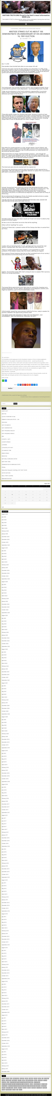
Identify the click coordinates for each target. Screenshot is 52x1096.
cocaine (3, 1080)
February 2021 (5, 700)
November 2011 (5, 1006)
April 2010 (4, 1060)
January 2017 (5, 835)
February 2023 (5, 632)
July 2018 (4, 787)
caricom (35, 1078)
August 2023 (5, 615)
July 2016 (4, 849)
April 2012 (4, 992)
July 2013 (4, 950)
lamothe (3, 1087)
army (11, 1078)
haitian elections (37, 1084)
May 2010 (4, 1057)
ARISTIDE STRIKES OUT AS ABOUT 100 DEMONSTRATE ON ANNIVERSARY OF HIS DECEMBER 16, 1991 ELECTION (26, 33)
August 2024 (5, 581)
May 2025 (4, 556)
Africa (3, 1078)
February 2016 (5, 863)
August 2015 (5, 880)
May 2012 (4, 989)
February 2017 (5, 832)
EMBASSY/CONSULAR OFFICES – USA (10, 419)
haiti (8, 1082)
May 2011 (4, 1023)
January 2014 (5, 933)
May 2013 (4, 956)
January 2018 (5, 801)
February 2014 (5, 930)
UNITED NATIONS (6, 473)
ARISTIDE (4, 413)
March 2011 (4, 1029)
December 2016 (5, 837)
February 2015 (5, 897)
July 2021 (4, 685)
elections (4, 1082)
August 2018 (5, 784)
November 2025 (5, 539)
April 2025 (4, 559)
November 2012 (5, 973)
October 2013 (5, 942)
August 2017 (5, 815)
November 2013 (5, 939)
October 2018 (5, 778)
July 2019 (4, 753)
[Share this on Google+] (23, 385)
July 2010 (4, 1051)
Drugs (35, 1080)
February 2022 (5, 666)
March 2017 (4, 829)
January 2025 (5, 567)
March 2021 (4, 697)
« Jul (3, 507)
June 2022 (4, 654)
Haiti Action (4, 422)
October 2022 (5, 643)
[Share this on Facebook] (21, 385)
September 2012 (6, 978)
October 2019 (5, 745)
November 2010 (5, 1040)
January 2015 (5, 899)
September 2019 (6, 747)
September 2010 (6, 1046)
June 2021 (4, 688)
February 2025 (5, 564)
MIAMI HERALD (5, 453)
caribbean (31, 1078)
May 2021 (4, 691)
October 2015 (5, 874)
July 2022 (4, 652)
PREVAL (3, 467)
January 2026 (5, 533)
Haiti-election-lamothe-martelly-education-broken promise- (21, 1082)
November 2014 (5, 905)
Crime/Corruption (23, 28)
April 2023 (4, 626)
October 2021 (5, 677)
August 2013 (5, 947)
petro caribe (39, 1087)
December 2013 (5, 936)
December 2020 (5, 705)
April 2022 (4, 660)
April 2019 (4, 761)
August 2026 (5, 514)
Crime (23, 1080)
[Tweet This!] (18, 385)
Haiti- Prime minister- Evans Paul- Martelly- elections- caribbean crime (15, 1084)
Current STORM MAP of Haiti (8, 416)
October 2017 (5, 809)
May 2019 (4, 759)
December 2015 (5, 868)
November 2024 (5, 573)
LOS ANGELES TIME (6, 450)
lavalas (15, 1087)
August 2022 (5, 649)
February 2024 (5, 598)
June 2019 (4, 756)
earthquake (40, 1080)
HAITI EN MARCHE (6, 425)
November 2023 (5, 607)
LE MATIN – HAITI (6, 439)
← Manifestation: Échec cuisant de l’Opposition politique (14, 395)
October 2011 (5, 1009)
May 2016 (4, 854)
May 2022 (4, 657)
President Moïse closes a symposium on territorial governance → (36, 396)
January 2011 (5, 1035)
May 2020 (4, 725)
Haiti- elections (37, 1082)
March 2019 (4, 764)
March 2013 (4, 961)
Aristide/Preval (15, 28)
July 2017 (4, 818)
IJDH (3, 436)
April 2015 (4, 891)
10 (12, 494)
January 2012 (5, 1001)
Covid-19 (19, 1080)
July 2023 (4, 618)
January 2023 (5, 635)
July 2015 (4, 883)
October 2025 (5, 542)
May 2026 (4, 522)
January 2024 (5, 601)
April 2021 (4, 694)
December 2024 (5, 570)
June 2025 (4, 553)
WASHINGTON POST (7, 478)
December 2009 (5, 1071)
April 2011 (4, 1026)
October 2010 (5, 1043)
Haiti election (4, 1086)
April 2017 (4, 826)
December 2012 (5, 970)
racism (14, 1089)
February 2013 (5, 964)
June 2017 (4, 821)
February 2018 (5, 798)
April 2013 (4, 959)
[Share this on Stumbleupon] (30, 385)
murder (29, 1087)
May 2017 (4, 823)
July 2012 (4, 984)
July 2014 (4, 916)
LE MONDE (4, 444)
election (45, 1080)
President (45, 1087)
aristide (7, 1078)
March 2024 (4, 595)
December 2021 (5, 671)
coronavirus (8, 1080)
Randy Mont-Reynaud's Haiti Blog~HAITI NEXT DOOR (14, 470)
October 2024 (5, 576)
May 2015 (4, 888)
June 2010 (4, 1054)
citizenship (46, 1078)
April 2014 (4, 925)
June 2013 (4, 953)
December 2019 (5, 739)
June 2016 (4, 852)
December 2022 (5, 638)
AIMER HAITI (5, 411)
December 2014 (5, 902)
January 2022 (5, 669)
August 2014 (5, 913)
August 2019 (5, 750)
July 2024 (4, 584)
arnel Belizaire (16, 1078)
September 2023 (6, 612)
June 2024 (4, 587)
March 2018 (4, 795)
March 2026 (4, 528)
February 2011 (5, 1032)
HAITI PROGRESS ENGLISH (8, 430)
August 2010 (5, 1049)
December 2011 (5, 1004)
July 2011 (4, 1018)
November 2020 (5, 708)
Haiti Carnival (44, 1084)
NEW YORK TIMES (6, 461)
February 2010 (5, 1065)
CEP (42, 1078)
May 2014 (4, 922)
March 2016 (4, 860)
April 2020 (4, 728)
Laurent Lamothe (9, 1087)
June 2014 (4, 919)
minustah (24, 1087)
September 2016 (6, 846)
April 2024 (4, 593)
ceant (39, 1078)
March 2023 (4, 629)
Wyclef (20, 1089)
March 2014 (4, 928)
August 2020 (5, 716)
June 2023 (4, 621)
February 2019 (5, 767)
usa (17, 1089)
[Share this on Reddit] (27, 385)
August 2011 (5, 1015)
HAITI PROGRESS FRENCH (8, 433)
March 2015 (4, 894)
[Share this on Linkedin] (34, 385)
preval (3, 1089)
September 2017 (6, 812)
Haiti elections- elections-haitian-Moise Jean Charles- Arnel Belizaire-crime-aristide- (24, 1086)
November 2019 (5, 742)
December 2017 (5, 804)
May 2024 (4, 590)
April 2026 (4, 525)
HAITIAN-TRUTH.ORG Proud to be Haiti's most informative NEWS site (26, 16)
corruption (14, 1080)
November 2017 (5, 806)
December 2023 (5, 604)
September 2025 (6, 545)
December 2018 (5, 773)
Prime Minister (8, 1089)
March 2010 (4, 1063)
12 (26, 494)
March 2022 (4, 663)
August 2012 (5, 981)
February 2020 (5, 733)
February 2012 (5, 998)
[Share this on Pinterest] (25, 385)
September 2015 (6, 877)
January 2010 (5, 1068)
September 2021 (6, 680)
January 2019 (5, 770)
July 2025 (4, 550)
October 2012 (5, 975)
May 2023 (4, 624)
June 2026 (4, 519)
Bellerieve (22, 1078)
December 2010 (5, 1037)
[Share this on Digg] (32, 385)
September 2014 (6, 911)
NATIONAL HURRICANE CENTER (9, 458)
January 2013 (5, 967)
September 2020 (6, 714)
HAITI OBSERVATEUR (7, 427)
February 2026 (5, 531)
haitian (31, 1084)
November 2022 (5, 640)
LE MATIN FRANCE (6, 442)
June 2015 (4, 885)
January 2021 (5, 702)
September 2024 (6, 578)
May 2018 (4, 792)
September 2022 (6, 646)
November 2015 (5, 871)
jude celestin (43, 1086)
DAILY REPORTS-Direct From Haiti (33, 28)
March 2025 (4, 562)
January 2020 (5, 736)
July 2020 (4, 719)
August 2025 (5, 548)
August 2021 (5, 683)
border (26, 1078)
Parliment (33, 1087)
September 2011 (6, 1012)
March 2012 (4, 995)
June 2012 (4, 987)
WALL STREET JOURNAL (7, 475)
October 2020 (5, 711)
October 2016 (5, 843)
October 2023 (5, 609)
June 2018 (4, 790)
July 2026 (4, 517)
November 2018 (5, 776)
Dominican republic (29, 1080)
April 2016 (4, 857)
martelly (19, 1087)
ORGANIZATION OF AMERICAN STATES (11, 464)
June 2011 (4, 1020)
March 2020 (4, 730)
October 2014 (5, 908)
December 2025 (5, 536)
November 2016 (5, 840)
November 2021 (5, 674)
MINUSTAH (4, 456)
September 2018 (6, 781)
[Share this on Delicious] (37, 385)
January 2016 (5, 866)
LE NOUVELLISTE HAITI (7, 447)
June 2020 (4, 722)
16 (5, 497)
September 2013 (6, 944)
